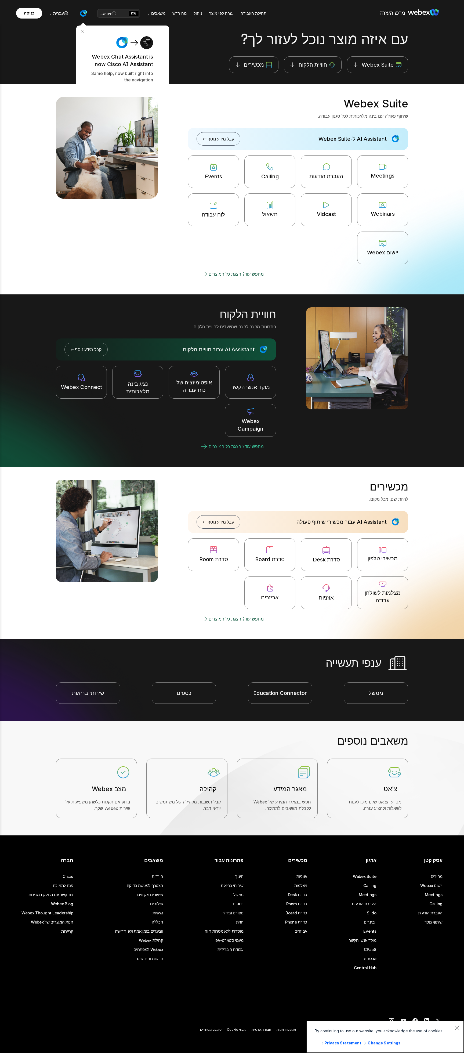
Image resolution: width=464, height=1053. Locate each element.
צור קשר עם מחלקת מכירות (50, 895)
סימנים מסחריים (211, 1029)
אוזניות (301, 876)
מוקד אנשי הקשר (362, 940)
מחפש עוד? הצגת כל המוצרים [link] (236, 274)
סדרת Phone (296, 922)
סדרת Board (296, 913)
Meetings (434, 895)
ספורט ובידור (233, 913)
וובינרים (370, 922)
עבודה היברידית (231, 949)
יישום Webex (431, 886)
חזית (240, 922)
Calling (436, 904)
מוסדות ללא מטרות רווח (224, 931)
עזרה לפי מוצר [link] (221, 13)
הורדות (157, 876)
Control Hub (365, 968)
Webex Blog (62, 904)
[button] (83, 13)
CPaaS (370, 949)
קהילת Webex (151, 940)
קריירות (67, 931)
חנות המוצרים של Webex (52, 922)
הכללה (157, 922)
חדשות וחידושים (150, 959)
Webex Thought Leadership (47, 913)
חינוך (239, 876)
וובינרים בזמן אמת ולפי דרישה (139, 931)
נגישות (158, 913)
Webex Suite (364, 876)
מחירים (437, 876)
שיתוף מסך (434, 922)
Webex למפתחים (148, 949)
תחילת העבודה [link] (253, 13)
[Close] (457, 1027)
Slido (371, 913)
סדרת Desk (297, 895)
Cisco (68, 876)
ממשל (238, 895)
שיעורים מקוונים (150, 895)
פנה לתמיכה (63, 886)
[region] (385, 1037)
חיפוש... (106, 13)
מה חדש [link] (179, 13)
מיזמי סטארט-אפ (229, 940)
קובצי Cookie (236, 1029)
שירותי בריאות (232, 886)
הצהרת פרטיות (261, 1029)
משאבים (158, 13)
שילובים (156, 904)
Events (369, 931)
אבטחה (370, 959)
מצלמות (300, 886)
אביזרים (301, 931)
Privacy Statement (342, 1043)
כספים (238, 904)
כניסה (29, 13)
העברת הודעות (430, 913)
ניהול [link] (198, 13)
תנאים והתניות (286, 1029)
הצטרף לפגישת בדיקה (145, 886)
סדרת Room (296, 904)
